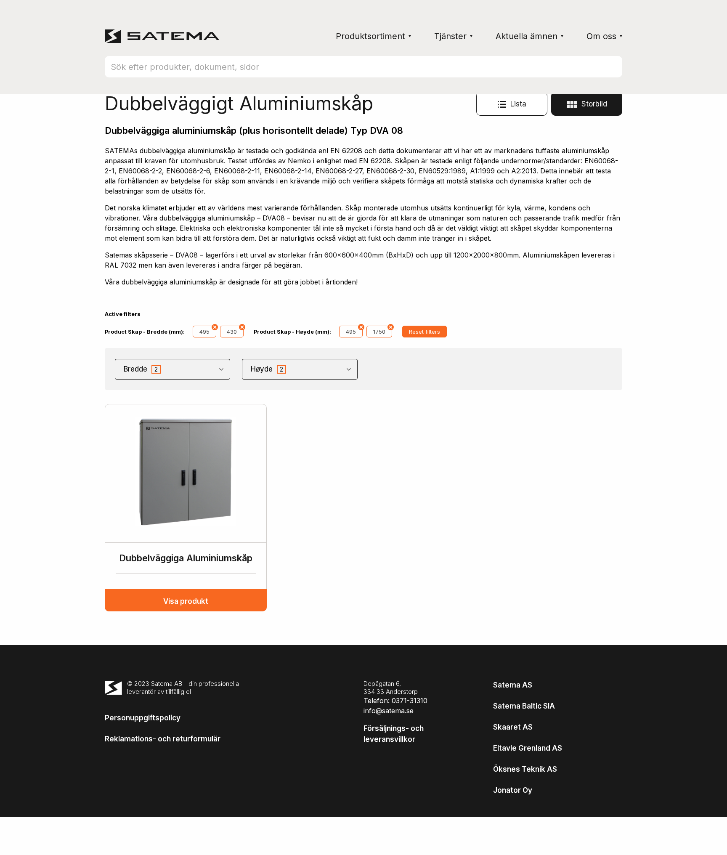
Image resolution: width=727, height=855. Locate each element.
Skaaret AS (513, 727)
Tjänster (450, 36)
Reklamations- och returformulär (162, 739)
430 (232, 331)
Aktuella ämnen (526, 36)
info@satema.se (389, 710)
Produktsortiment (370, 36)
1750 (379, 331)
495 (204, 331)
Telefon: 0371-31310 (395, 700)
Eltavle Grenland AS (527, 748)
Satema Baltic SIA (524, 706)
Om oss (601, 36)
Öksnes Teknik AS (525, 769)
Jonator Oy (512, 790)
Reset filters (424, 331)
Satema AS (512, 685)
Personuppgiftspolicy (142, 718)
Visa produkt (185, 601)
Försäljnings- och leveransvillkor (394, 733)
